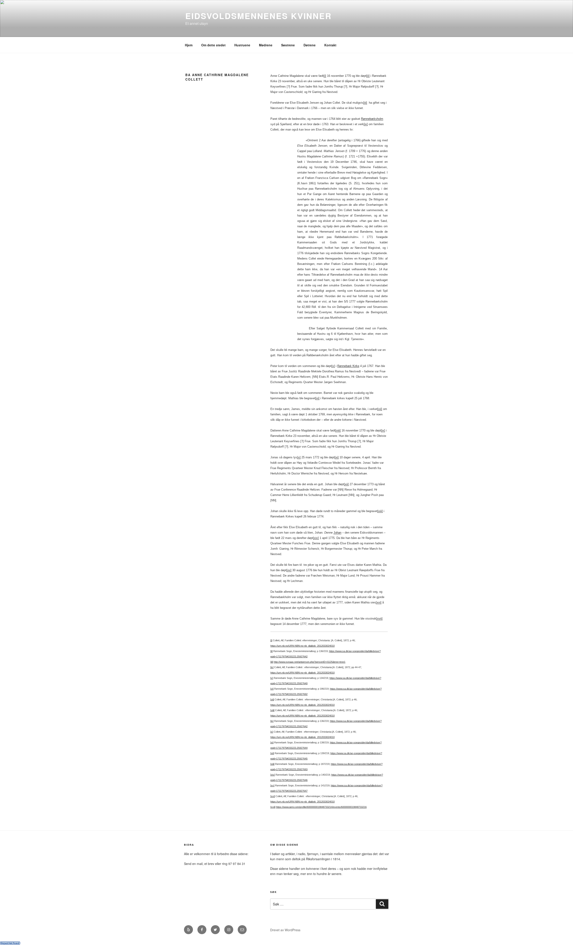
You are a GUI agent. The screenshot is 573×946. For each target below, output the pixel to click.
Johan (337, 532)
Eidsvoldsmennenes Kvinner (258, 15)
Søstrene (288, 45)
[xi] (337, 457)
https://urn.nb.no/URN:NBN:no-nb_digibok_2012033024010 (302, 645)
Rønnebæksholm (372, 118)
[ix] (383, 430)
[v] (333, 366)
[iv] (366, 124)
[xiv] (316, 538)
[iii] (365, 102)
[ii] (368, 75)
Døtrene (310, 45)
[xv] (288, 570)
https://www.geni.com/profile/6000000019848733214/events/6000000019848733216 (321, 807)
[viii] (338, 430)
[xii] (346, 484)
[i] (325, 75)
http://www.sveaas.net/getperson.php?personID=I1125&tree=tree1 (309, 662)
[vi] (317, 398)
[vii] (379, 409)
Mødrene (265, 45)
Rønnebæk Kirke (348, 366)
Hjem (188, 45)
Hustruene (242, 45)
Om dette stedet (213, 45)
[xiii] (380, 511)
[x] (299, 457)
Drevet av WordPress (285, 930)
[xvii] (379, 618)
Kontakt (330, 45)
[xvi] (378, 602)
